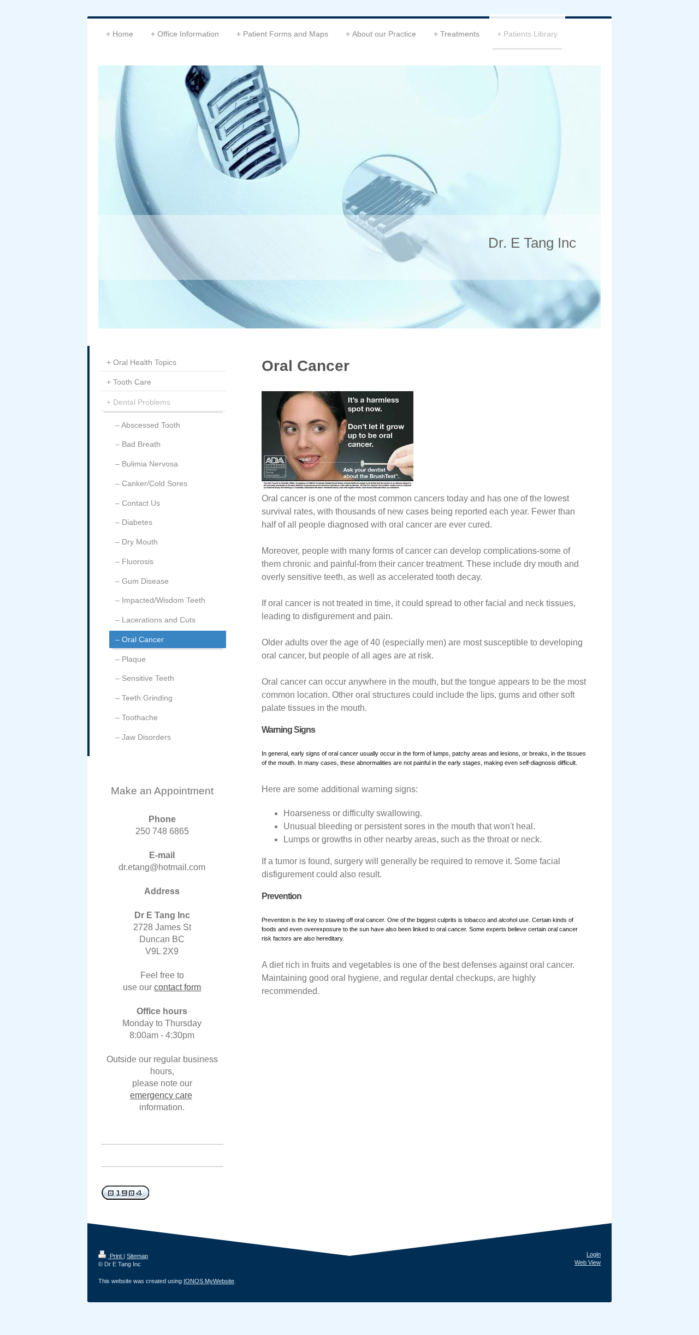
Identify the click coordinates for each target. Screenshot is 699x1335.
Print (115, 1256)
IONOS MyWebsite (208, 1281)
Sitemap (137, 1256)
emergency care (161, 1095)
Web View (587, 1262)
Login (594, 1254)
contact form (177, 987)
